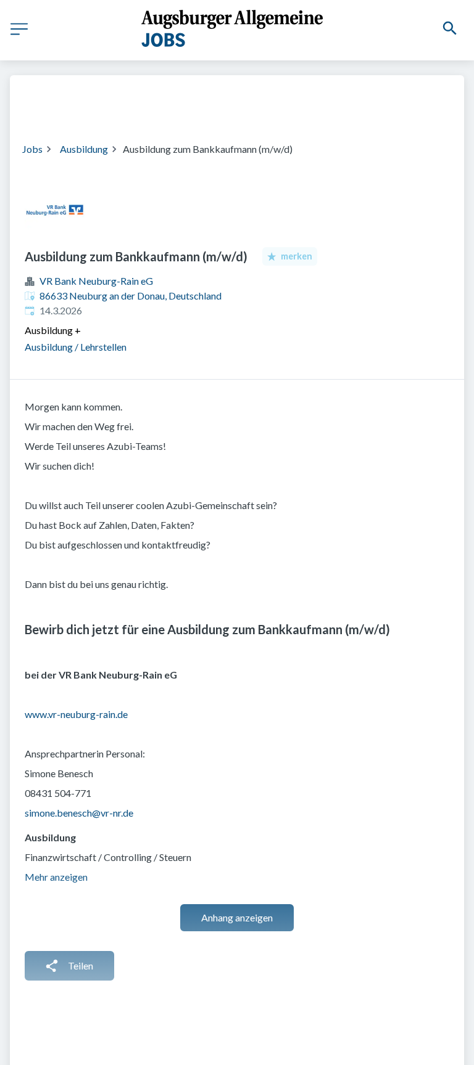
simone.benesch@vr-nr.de (79, 812)
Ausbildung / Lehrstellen (76, 347)
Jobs (32, 149)
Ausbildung (84, 149)
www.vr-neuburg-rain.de (76, 714)
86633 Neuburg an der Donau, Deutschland (131, 295)
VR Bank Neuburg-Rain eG (96, 281)
